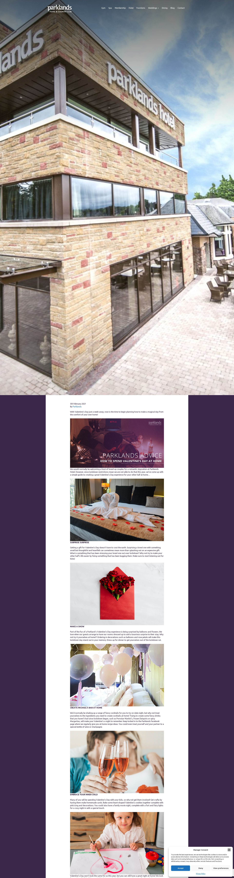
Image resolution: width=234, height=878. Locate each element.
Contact (181, 8)
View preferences (221, 868)
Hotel (131, 8)
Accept (181, 868)
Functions (140, 8)
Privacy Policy (200, 873)
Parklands (77, 406)
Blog (173, 8)
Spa (110, 8)
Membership (120, 8)
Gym (103, 8)
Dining (164, 8)
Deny (201, 868)
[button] (229, 850)
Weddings (153, 8)
